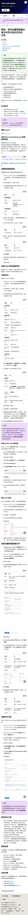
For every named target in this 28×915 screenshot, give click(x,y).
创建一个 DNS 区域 (21, 113)
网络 (7, 25)
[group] (14, 159)
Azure (2, 25)
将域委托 (8, 115)
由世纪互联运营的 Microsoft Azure (9, 906)
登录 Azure (4, 44)
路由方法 (17, 885)
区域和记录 (11, 883)
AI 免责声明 (3, 909)
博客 (15, 909)
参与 (20, 909)
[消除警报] (26, 2)
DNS (11, 25)
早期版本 (10, 909)
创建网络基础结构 (6, 48)
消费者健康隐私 (9, 911)
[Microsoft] (14, 16)
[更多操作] (25, 25)
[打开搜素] (26, 15)
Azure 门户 (6, 133)
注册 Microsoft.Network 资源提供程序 (11, 46)
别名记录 (10, 881)
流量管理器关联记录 (9, 60)
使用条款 (18, 911)
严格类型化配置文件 (19, 64)
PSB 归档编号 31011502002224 (8, 904)
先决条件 (4, 42)
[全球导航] (1, 15)
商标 (22, 911)
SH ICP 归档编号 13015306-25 (8, 902)
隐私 (19, 904)
